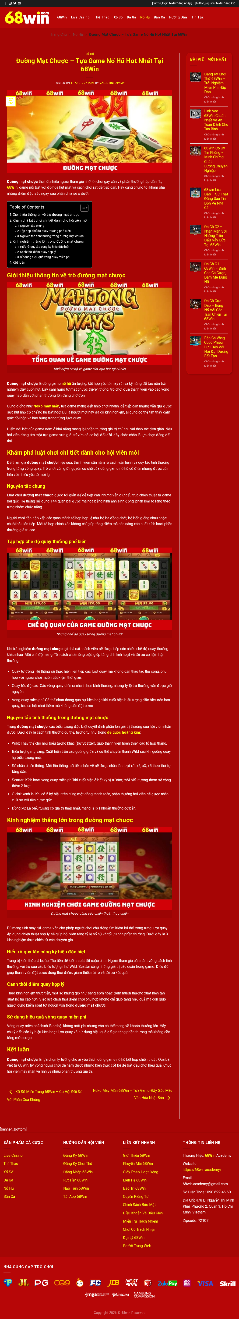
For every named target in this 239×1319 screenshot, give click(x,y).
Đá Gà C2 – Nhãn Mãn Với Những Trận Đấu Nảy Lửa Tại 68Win (215, 236)
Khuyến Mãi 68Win (138, 1163)
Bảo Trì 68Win (134, 1188)
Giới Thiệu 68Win (136, 1155)
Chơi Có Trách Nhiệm (139, 1229)
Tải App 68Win (75, 1196)
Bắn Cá (159, 17)
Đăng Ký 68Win (75, 1155)
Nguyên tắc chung (32, 225)
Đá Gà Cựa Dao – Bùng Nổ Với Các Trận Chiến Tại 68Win (215, 310)
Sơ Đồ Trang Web (137, 1246)
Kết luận (19, 263)
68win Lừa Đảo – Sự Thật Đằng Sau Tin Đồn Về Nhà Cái (216, 198)
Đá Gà (131, 17)
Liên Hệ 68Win (135, 1180)
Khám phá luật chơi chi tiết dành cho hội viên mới (50, 221)
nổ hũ (66, 383)
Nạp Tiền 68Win (76, 1188)
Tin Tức (197, 17)
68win (125, 1313)
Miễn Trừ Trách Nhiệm (140, 1221)
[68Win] (27, 17)
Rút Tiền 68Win (75, 1180)
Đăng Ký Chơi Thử (77, 1163)
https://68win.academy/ (202, 1169)
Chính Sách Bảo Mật (139, 1204)
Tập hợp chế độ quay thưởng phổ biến (45, 231)
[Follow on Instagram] (10, 3)
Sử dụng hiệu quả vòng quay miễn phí (45, 257)
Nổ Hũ (145, 17)
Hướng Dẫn (178, 17)
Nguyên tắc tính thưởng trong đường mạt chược (52, 236)
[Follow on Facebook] (5, 3)
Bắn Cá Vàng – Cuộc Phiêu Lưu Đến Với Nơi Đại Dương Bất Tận (216, 347)
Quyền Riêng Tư (136, 1196)
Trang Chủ (59, 34)
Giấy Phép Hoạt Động (140, 1172)
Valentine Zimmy (112, 83)
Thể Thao (101, 17)
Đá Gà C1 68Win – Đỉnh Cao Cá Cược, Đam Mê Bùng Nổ (215, 273)
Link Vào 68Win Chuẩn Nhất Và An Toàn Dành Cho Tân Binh (216, 120)
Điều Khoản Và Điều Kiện (143, 1213)
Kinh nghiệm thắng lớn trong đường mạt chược (48, 242)
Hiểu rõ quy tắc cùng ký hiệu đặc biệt (44, 246)
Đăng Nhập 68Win (78, 1172)
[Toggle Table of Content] (82, 208)
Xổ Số (118, 17)
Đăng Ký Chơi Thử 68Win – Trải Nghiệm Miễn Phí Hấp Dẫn (215, 83)
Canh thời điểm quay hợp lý (38, 252)
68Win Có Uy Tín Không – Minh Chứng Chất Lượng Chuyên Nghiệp (216, 159)
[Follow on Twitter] (14, 3)
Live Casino (80, 17)
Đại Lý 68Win (133, 1237)
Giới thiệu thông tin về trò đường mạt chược (46, 215)
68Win (62, 17)
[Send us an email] (19, 3)
